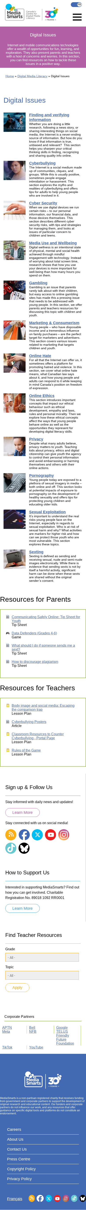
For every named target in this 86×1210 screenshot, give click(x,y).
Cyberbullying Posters (29, 722)
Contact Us (17, 1149)
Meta (6, 1031)
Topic (9, 967)
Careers (14, 1129)
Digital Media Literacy (32, 76)
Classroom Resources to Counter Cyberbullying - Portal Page (38, 736)
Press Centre (18, 1159)
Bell (32, 1027)
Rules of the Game (26, 750)
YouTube (36, 1047)
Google (62, 1027)
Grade (10, 949)
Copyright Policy (21, 1169)
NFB (32, 1031)
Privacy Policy (19, 1179)
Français (76, 4)
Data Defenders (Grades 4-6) (34, 633)
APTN (7, 1027)
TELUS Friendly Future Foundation (65, 1037)
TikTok (7, 1047)
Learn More (22, 812)
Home (10, 76)
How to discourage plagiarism (35, 662)
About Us (15, 1139)
